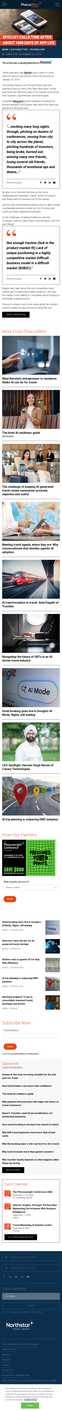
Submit (31, 1306)
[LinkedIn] (10, 1277)
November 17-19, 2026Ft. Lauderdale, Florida (23, 1196)
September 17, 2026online (22, 1216)
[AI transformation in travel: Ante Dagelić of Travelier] (31, 579)
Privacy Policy (36, 1312)
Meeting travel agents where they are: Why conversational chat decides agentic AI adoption (30, 548)
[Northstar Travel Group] (20, 1325)
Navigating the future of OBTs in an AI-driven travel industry (27, 658)
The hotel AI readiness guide (21, 432)
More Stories (13, 1170)
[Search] (57, 4)
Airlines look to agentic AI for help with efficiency (21, 961)
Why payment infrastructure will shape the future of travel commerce (30, 1103)
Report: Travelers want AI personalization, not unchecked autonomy (27, 1115)
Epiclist (28, 72)
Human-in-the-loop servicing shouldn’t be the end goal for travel (29, 1076)
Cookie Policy (30, 1400)
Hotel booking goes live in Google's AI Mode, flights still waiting (27, 713)
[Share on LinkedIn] (50, 183)
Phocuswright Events (22, 1268)
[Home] (31, 4)
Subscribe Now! (14, 1289)
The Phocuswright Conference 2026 (32, 1192)
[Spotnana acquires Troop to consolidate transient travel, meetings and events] (51, 1003)
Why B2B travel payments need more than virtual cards (28, 1134)
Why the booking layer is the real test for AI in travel (30, 1143)
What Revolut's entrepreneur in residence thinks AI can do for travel (29, 380)
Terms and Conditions (18, 1054)
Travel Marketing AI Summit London (32, 1225)
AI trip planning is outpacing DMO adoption (30, 819)
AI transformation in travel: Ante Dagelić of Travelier (30, 604)
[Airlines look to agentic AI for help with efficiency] (51, 965)
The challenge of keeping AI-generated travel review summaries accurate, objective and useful (27, 490)
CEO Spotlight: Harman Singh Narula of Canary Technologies (27, 767)
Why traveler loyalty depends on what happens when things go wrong (30, 1161)
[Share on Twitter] (45, 183)
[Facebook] (4, 1277)
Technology (37, 49)
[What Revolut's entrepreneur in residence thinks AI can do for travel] (31, 355)
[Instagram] (16, 1277)
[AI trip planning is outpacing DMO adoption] (31, 796)
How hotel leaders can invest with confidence (27, 1086)
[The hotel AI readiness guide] (31, 409)
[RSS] (22, 1277)
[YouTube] (28, 1277)
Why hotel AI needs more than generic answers (28, 1151)
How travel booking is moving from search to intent (30, 1124)
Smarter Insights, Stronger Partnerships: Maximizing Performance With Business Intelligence (35, 1208)
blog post (18, 101)
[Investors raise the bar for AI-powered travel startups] (51, 946)
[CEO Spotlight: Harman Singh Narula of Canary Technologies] (31, 741)
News (5, 49)
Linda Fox (11, 54)
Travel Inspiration (16, 314)
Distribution (19, 49)
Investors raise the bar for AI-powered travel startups (18, 942)
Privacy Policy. (34, 1054)
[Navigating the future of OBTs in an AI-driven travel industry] (31, 633)
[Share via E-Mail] (54, 183)
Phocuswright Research (23, 1257)
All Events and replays (20, 1237)
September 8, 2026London (21, 1229)
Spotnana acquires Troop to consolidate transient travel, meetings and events (17, 1000)
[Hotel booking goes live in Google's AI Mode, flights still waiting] (31, 687)
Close (30, 1405)
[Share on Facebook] (41, 183)
